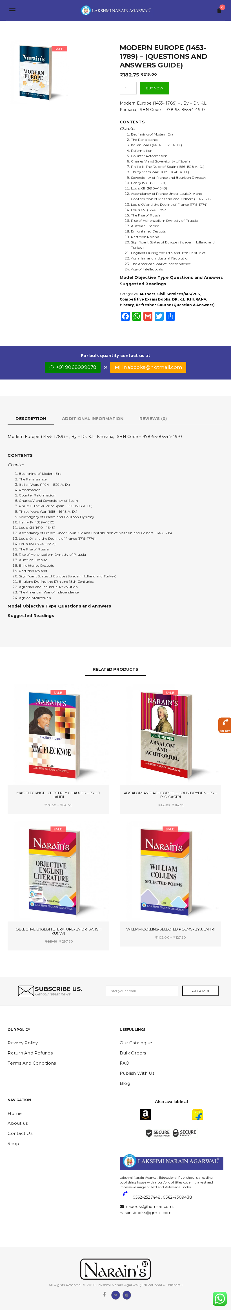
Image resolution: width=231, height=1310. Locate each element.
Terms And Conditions (32, 1063)
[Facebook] (104, 1294)
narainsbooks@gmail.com (146, 1212)
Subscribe (200, 991)
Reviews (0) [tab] (153, 418)
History (127, 305)
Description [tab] (30, 418)
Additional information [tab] (93, 418)
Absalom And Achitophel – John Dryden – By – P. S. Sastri (170, 794)
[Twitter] (115, 1294)
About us (18, 1123)
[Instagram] (127, 1294)
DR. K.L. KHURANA (189, 299)
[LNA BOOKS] (115, 10)
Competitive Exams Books (145, 299)
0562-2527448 (147, 1197)
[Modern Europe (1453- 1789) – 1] (38, 72)
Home (15, 1113)
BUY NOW (154, 88)
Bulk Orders (133, 1053)
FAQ (125, 1063)
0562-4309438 (177, 1197)
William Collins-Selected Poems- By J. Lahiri (170, 929)
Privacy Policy (23, 1042)
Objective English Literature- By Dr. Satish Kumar (58, 931)
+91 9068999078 (76, 367)
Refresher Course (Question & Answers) (175, 305)
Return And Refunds (30, 1053)
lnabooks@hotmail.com (152, 367)
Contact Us (20, 1133)
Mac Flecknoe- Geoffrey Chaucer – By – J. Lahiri (58, 794)
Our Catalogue (136, 1042)
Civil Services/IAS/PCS (178, 294)
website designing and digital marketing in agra (128, 1173)
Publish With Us (137, 1073)
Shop (13, 1143)
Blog (125, 1083)
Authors (147, 294)
